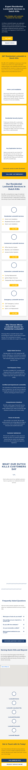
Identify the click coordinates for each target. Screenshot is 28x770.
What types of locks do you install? (12, 616)
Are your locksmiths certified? (11, 628)
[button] (14, 616)
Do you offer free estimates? (10, 624)
